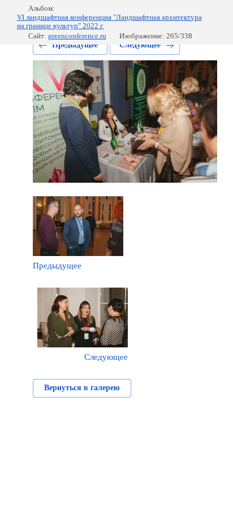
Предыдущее (75, 45)
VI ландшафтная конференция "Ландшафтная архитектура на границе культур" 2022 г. (109, 21)
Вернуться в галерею (82, 387)
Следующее (140, 45)
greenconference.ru (77, 36)
